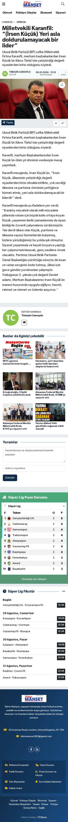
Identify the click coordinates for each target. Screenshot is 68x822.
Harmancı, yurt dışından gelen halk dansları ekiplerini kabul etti (49, 364)
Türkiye (54, 804)
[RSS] (37, 749)
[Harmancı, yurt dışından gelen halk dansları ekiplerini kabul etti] (50, 350)
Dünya (44, 804)
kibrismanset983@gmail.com (36, 736)
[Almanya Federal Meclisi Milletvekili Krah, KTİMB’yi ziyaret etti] (50, 381)
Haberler (7, 22)
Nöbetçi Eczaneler (19, 765)
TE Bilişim (42, 817)
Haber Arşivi (15, 788)
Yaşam (36, 804)
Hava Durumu (47, 765)
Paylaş (9, 122)
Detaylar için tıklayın (34, 579)
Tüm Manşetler (17, 782)
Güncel (7, 12)
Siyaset (61, 12)
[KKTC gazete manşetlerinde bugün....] (18, 350)
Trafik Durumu (16, 771)
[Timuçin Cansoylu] (11, 317)
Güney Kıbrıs (30, 808)
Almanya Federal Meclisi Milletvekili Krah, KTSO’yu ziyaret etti (17, 426)
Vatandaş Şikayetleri (20, 804)
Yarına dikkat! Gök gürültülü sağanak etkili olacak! (49, 426)
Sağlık (41, 808)
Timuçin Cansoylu (32, 315)
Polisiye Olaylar (26, 12)
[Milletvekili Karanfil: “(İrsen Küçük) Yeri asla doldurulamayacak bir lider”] (34, 99)
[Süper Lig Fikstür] (63, 591)
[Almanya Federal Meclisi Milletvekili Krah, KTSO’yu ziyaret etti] (18, 412)
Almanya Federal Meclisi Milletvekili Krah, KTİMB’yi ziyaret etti (50, 395)
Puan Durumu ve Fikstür (46, 773)
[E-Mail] (24, 322)
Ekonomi (46, 12)
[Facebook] (31, 749)
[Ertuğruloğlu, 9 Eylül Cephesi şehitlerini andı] (18, 381)
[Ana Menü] (3, 4)
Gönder (10, 477)
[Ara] (63, 4)
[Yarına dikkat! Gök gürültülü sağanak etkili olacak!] (50, 412)
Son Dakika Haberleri (50, 782)
